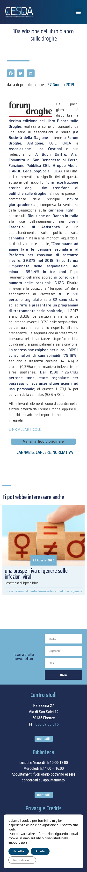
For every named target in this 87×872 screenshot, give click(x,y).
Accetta (18, 851)
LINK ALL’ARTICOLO (25, 429)
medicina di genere (69, 591)
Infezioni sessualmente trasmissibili (29, 591)
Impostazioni (22, 860)
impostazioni (18, 842)
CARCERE (43, 452)
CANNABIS (25, 452)
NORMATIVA (63, 452)
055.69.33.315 (47, 724)
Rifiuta (40, 851)
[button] (78, 12)
